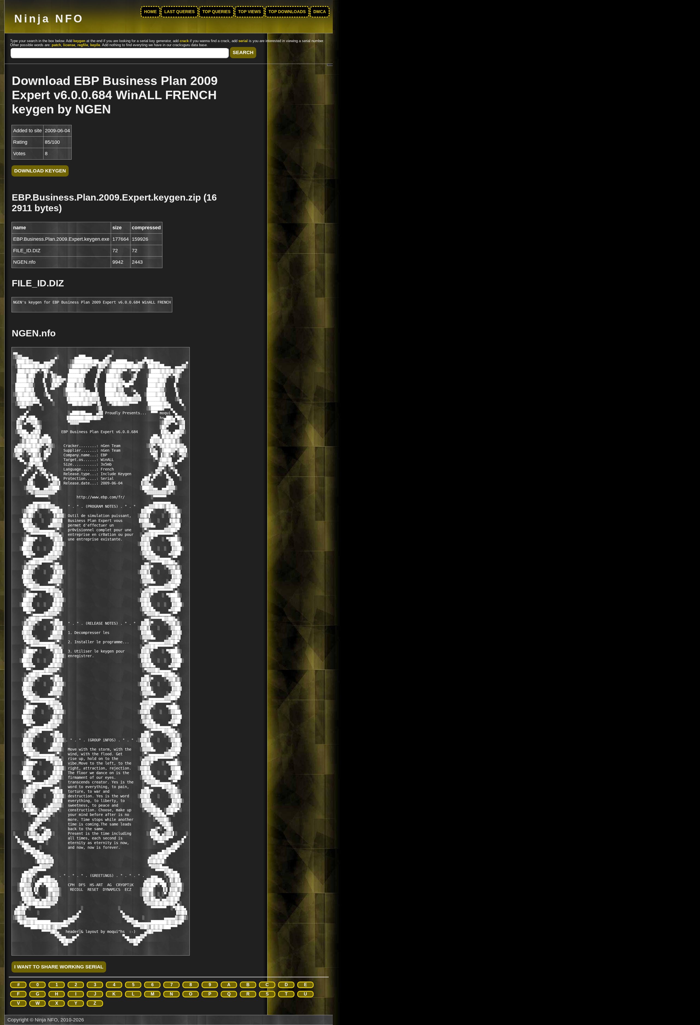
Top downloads (287, 12)
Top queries (216, 12)
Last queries (179, 12)
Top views (249, 12)
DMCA (319, 12)
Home (150, 12)
